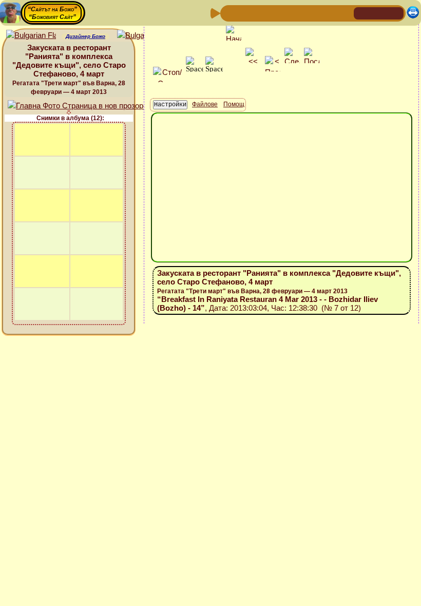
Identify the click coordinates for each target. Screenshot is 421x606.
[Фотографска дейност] (311, 12)
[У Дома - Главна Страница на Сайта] (362, 12)
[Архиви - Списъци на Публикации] (262, 12)
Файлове (205, 104)
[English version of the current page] (31, 36)
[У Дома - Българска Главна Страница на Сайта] (379, 12)
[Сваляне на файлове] (328, 12)
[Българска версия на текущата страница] (142, 36)
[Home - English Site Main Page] (395, 12)
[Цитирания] (279, 12)
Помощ (233, 104)
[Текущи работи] (295, 12)
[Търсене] (344, 12)
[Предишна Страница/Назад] (229, 12)
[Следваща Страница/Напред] (246, 12)
